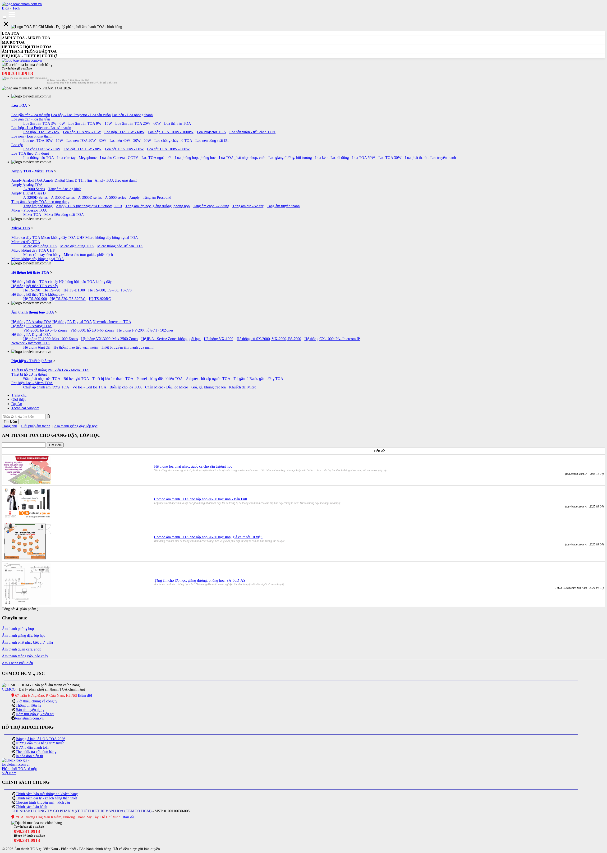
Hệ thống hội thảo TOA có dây (34, 282)
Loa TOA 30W (389, 158)
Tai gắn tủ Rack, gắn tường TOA (258, 379)
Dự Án (16, 404)
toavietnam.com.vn (29, 718)
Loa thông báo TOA (38, 158)
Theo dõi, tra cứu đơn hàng (36, 752)
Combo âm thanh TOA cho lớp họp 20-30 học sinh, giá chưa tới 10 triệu (208, 537)
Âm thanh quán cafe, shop (21, 649)
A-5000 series (115, 197)
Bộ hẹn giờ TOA (76, 379)
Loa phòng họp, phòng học (195, 158)
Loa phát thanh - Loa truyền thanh (430, 158)
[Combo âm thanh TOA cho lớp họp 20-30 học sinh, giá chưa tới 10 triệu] (27, 559)
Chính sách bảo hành (31, 807)
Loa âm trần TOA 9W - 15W (90, 123)
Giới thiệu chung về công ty (36, 701)
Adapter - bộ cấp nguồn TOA (208, 379)
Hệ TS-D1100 (74, 290)
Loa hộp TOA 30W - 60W (124, 132)
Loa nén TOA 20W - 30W (86, 140)
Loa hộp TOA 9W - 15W (82, 132)
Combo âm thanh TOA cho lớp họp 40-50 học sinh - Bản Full (200, 499)
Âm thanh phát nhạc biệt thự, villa (27, 642)
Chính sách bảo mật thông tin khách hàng (47, 794)
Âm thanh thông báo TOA (32, 312)
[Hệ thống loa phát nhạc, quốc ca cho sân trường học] (27, 483)
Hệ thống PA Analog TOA (31, 322)
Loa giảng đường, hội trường (290, 158)
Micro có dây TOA (25, 237)
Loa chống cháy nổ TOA (173, 140)
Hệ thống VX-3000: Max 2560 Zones (109, 339)
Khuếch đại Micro (242, 387)
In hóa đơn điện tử (29, 756)
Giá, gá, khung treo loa (208, 387)
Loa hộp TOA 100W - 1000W (170, 132)
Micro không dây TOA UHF (62, 237)
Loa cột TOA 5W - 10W (41, 149)
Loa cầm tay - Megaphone (77, 158)
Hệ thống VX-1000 (218, 339)
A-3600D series (90, 197)
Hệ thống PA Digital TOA (72, 322)
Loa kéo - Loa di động (332, 158)
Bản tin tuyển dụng (30, 710)
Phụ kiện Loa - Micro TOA (68, 370)
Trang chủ (19, 395)
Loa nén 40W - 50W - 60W (130, 140)
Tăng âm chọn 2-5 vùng (211, 206)
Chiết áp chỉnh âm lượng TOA (46, 387)
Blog (5, 8)
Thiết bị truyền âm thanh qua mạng (127, 347)
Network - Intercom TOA (112, 322)
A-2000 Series (34, 189)
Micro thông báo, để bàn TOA (120, 246)
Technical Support (25, 408)
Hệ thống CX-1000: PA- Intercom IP (332, 339)
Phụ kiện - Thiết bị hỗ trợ (31, 361)
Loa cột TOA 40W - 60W (124, 149)
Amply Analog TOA (26, 180)
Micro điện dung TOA (77, 246)
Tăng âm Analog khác (64, 189)
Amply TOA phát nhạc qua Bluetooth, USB (89, 206)
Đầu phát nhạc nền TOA (41, 379)
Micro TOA (20, 228)
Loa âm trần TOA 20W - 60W (138, 123)
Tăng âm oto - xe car (247, 206)
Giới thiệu (18, 399)
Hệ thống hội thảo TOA (30, 272)
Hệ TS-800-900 (35, 299)
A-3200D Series (35, 197)
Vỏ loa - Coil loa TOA (89, 387)
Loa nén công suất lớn (212, 140)
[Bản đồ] (85, 695)
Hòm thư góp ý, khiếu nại (35, 714)
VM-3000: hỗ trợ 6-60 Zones (92, 330)
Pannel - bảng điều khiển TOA (160, 379)
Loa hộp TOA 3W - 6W (41, 132)
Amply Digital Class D (60, 180)
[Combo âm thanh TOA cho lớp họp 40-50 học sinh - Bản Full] (27, 517)
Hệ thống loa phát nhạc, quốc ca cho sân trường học (193, 466)
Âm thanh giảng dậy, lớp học (75, 426)
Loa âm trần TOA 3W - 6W (44, 123)
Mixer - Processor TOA (29, 210)
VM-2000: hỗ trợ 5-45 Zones (45, 330)
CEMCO (9, 689)
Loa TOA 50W (363, 158)
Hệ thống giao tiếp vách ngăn (76, 347)
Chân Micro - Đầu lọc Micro (166, 387)
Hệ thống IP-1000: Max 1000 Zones (50, 339)
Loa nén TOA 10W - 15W (43, 140)
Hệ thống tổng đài (36, 347)
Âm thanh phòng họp (18, 629)
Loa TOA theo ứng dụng (30, 153)
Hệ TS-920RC (100, 299)
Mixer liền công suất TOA (64, 214)
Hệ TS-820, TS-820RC (68, 299)
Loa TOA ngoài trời (156, 158)
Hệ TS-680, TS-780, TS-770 (110, 290)
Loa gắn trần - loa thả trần (30, 115)
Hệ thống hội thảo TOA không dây (85, 282)
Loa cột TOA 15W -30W (82, 149)
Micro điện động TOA (40, 246)
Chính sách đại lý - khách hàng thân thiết (46, 798)
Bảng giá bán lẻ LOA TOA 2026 (40, 739)
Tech (16, 8)
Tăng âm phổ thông (38, 206)
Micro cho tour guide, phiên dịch (88, 255)
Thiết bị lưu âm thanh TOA (112, 379)
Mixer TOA (32, 214)
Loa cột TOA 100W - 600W (168, 149)
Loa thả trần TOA (177, 123)
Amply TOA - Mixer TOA (32, 171)
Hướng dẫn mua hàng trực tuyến (40, 743)
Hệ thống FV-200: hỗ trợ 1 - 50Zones (145, 330)
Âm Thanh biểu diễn (17, 663)
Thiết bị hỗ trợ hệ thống (29, 370)
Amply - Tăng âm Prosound (150, 197)
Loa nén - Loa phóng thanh (132, 115)
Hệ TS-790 (51, 290)
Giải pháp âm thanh (35, 426)
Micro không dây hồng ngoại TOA (111, 237)
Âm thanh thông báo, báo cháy (25, 656)
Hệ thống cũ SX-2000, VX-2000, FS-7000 (269, 339)
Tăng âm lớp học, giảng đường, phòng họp (157, 206)
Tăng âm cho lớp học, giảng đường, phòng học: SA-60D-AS (199, 580)
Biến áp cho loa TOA (126, 387)
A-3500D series (63, 197)
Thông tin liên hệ (28, 705)
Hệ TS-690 (31, 290)
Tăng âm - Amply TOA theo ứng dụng (107, 180)
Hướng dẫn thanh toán (32, 747)
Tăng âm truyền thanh (283, 206)
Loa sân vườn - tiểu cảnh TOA (252, 132)
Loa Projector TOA (211, 132)
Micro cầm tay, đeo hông (41, 255)
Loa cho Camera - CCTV (119, 158)
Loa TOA (19, 105)
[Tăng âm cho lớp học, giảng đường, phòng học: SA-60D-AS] (27, 604)
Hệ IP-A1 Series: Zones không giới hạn (171, 339)
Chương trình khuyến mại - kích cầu (43, 802)
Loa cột (17, 145)
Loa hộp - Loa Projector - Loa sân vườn (81, 115)
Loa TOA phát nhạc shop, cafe (242, 158)
